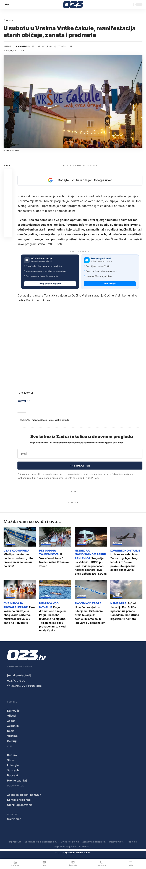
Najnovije (13, 710)
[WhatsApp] (45, 695)
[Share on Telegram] (8, 207)
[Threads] (52, 695)
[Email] (8, 233)
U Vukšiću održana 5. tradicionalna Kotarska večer (54, 560)
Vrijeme (12, 736)
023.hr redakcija (23, 46)
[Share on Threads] (8, 216)
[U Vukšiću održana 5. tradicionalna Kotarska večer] (55, 537)
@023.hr (23, 401)
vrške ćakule (62, 419)
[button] (7, 4)
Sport (11, 731)
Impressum (15, 841)
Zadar (11, 720)
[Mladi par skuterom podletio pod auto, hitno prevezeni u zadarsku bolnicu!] (20, 537)
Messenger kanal (101, 258)
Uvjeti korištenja (70, 841)
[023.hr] (73, 4)
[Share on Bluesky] (8, 224)
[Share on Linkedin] (8, 199)
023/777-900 (16, 680)
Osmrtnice (14, 819)
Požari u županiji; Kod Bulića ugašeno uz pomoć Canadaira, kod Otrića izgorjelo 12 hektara (124, 611)
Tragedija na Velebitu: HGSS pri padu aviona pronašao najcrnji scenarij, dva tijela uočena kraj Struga (91, 566)
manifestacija (40, 419)
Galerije (12, 741)
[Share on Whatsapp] (8, 190)
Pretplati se (80, 465)
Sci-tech (13, 770)
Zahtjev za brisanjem (94, 841)
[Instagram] (24, 695)
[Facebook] (9, 695)
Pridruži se (110, 283)
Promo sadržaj (17, 780)
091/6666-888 (32, 685)
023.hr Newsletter (41, 258)
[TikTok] (31, 695)
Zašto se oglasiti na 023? (24, 794)
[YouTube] (16, 695)
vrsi (51, 419)
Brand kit (84, 846)
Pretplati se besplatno (50, 283)
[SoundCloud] (38, 695)
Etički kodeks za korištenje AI (41, 841)
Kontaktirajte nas (18, 799)
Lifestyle (13, 765)
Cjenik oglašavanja (20, 805)
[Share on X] (8, 181)
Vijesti (11, 715)
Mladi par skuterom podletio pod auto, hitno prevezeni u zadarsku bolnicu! (19, 560)
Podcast (12, 775)
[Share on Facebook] (8, 173)
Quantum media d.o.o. (77, 852)
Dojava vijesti (116, 841)
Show (11, 760)
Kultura (12, 755)
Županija (8, 21)
